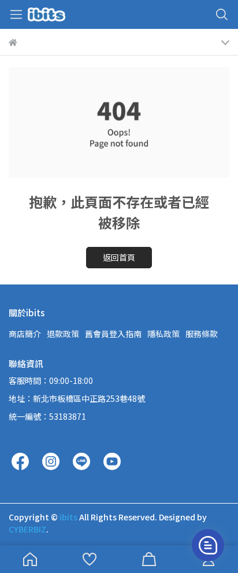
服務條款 (201, 333)
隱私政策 (163, 333)
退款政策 (63, 333)
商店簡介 (25, 333)
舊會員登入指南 (113, 333)
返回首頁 (119, 257)
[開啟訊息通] (208, 545)
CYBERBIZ (27, 529)
